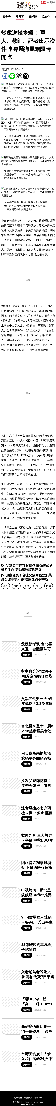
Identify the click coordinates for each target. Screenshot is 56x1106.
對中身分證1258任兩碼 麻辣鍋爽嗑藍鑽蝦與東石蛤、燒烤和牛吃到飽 (36, 678)
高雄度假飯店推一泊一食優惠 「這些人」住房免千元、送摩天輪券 (36, 1034)
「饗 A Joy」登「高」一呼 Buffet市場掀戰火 (37, 1003)
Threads (19, 76)
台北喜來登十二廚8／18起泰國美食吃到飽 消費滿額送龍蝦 (37, 733)
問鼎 (48, 585)
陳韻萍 (5, 69)
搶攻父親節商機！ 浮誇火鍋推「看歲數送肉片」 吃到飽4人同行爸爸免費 (37, 788)
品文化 (46, 16)
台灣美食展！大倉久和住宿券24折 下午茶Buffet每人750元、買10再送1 (37, 1061)
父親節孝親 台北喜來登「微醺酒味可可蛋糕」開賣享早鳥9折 (36, 651)
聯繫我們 (38, 1097)
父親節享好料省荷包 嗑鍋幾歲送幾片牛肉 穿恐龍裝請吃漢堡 (27, 567)
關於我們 (18, 1097)
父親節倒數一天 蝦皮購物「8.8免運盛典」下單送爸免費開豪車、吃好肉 (37, 706)
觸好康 (26, 654)
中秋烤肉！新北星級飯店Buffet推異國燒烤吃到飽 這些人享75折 (36, 897)
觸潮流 (33, 16)
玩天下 (20, 16)
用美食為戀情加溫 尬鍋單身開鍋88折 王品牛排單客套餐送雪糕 (36, 760)
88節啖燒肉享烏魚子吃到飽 (36, 947)
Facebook (5, 76)
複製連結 (26, 76)
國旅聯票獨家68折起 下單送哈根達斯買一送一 (36, 867)
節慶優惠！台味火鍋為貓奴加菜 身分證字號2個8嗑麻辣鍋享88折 (26, 577)
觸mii (28, 5)
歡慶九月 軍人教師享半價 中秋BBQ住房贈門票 (37, 840)
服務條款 (28, 1097)
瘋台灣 (7, 16)
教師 (16, 585)
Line (12, 76)
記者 (27, 585)
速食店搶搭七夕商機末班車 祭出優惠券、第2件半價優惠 (37, 812)
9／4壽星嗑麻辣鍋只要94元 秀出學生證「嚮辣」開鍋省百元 (37, 924)
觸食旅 (26, 763)
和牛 (38, 585)
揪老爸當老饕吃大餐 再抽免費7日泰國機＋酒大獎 (37, 976)
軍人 (5, 585)
